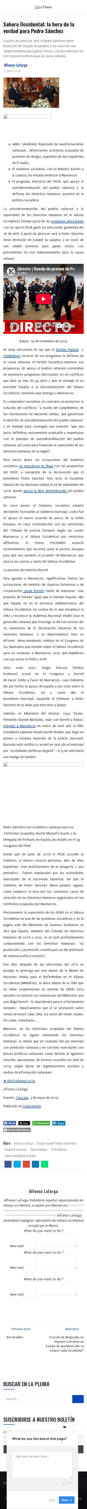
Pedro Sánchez (38, 1149)
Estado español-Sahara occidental (56, 1143)
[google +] (26, 1164)
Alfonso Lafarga (15, 65)
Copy (29, 1246)
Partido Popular (67, 350)
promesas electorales (68, 221)
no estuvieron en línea (36, 466)
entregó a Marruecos (19, 726)
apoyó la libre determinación (45, 491)
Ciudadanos (11, 356)
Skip (52, 1500)
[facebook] (8, 1164)
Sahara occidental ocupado (20, 1155)
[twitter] (17, 1164)
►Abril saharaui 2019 (19, 1081)
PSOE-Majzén (58, 1149)
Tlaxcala (21, 1098)
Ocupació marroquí (15, 1149)
